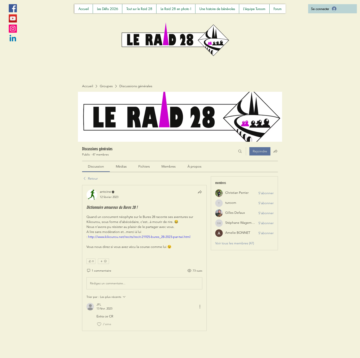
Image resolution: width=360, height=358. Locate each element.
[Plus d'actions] (199, 306)
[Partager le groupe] (275, 151)
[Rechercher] (240, 151)
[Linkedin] (13, 39)
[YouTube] (13, 18)
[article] (144, 258)
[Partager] (199, 191)
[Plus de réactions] (103, 261)
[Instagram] (13, 29)
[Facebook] (13, 8)
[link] (96, 166)
